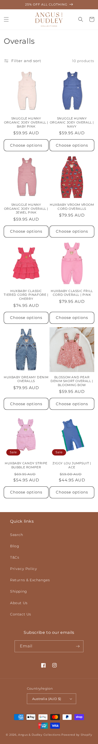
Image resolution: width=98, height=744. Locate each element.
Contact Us (20, 614)
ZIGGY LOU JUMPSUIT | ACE (72, 465)
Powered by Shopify (76, 734)
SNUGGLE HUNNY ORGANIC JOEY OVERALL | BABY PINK (26, 122)
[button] (6, 19)
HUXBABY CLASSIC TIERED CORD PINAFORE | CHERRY (26, 295)
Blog (14, 546)
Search (16, 534)
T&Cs (14, 557)
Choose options (26, 145)
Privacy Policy (23, 568)
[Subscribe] (77, 646)
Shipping (18, 591)
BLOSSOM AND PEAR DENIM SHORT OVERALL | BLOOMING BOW (72, 381)
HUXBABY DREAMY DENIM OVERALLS (26, 379)
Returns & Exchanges (30, 580)
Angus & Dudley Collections (39, 734)
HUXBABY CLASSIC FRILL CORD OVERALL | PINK (72, 293)
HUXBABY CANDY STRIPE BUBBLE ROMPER (26, 465)
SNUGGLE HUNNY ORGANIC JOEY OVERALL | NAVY (72, 122)
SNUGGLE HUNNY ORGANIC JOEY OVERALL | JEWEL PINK (26, 208)
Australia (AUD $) (46, 699)
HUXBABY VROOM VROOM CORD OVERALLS (72, 207)
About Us (19, 603)
